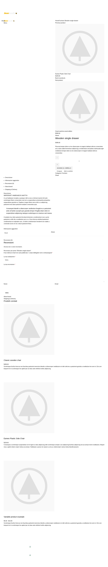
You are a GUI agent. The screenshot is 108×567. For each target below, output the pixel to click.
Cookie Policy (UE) (60, 555)
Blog (82, 555)
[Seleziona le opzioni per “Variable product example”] (6, 533)
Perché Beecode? (86, 546)
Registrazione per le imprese (63, 546)
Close (3, 20)
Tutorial (57, 549)
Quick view (6, 537)
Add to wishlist (6, 528)
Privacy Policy (84, 558)
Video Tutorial (59, 552)
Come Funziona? (85, 549)
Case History (84, 552)
